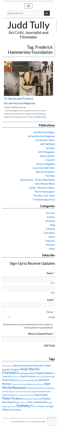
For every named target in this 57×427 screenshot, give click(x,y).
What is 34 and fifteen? (41, 333)
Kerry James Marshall (19, 391)
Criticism (50, 228)
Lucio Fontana (8, 395)
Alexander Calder (42, 365)
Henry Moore (38, 384)
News (52, 236)
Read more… (41, 117)
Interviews (49, 232)
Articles (51, 216)
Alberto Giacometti (23, 365)
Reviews (50, 244)
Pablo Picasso (12, 398)
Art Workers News (45, 140)
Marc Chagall (19, 395)
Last (53, 292)
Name (51, 273)
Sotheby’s (24, 405)
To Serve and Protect (18, 98)
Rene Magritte (9, 402)
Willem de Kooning (11, 409)
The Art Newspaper (44, 191)
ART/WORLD (47, 144)
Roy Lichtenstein (37, 401)
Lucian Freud (44, 391)
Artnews (50, 148)
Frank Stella (22, 380)
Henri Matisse (28, 384)
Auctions (50, 220)
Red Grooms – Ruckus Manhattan (37, 179)
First (52, 283)
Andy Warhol (29, 369)
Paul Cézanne (27, 399)
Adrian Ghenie (7, 366)
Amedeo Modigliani (11, 369)
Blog (52, 224)
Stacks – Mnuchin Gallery (42, 187)
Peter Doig (37, 399)
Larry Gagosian (32, 391)
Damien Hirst (15, 376)
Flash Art (50, 159)
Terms (50, 311)
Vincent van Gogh (45, 406)
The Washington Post (43, 199)
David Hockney (28, 376)
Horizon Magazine (45, 163)
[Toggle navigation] (28, 6)
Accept (52, 317)
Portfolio (50, 175)
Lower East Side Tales (43, 167)
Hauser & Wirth (17, 384)
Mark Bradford (29, 395)
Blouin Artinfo (47, 155)
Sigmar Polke (11, 406)
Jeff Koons (31, 388)
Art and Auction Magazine (41, 136)
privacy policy (40, 422)
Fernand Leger (49, 377)
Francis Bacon (10, 379)
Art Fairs (50, 213)
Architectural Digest (44, 132)
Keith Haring (6, 392)
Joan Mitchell (49, 388)
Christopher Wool (26, 373)
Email (51, 299)
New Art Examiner (45, 171)
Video (52, 248)
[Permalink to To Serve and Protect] (28, 95)
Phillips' (46, 398)
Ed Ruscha (39, 376)
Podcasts (50, 240)
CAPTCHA (49, 345)
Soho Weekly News (45, 183)
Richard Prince (22, 402)
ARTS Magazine (46, 152)
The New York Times (44, 195)
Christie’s (10, 372)
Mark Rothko (41, 394)
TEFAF (35, 406)
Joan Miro (39, 388)
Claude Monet (43, 373)
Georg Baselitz (32, 380)
